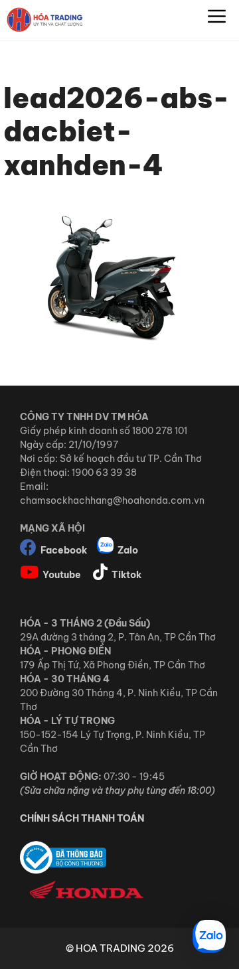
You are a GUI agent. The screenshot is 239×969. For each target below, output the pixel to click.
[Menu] (217, 20)
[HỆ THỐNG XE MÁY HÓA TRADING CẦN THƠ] (45, 20)
